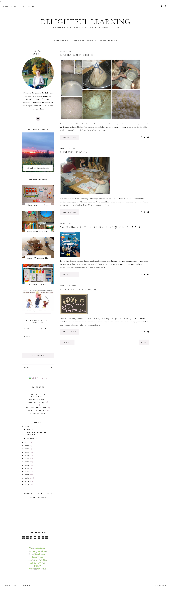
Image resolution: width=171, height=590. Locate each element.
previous (67, 342)
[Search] (51, 367)
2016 (27, 459)
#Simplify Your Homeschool (38, 395)
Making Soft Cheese (76, 55)
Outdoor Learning (108, 40)
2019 (27, 449)
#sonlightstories (37, 402)
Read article (69, 137)
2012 (27, 472)
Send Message (38, 355)
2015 (27, 462)
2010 (27, 478)
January (31, 439)
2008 (27, 485)
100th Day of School (37, 411)
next (143, 342)
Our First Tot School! (79, 289)
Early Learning (61, 40)
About (14, 6)
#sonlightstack (37, 399)
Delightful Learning (86, 21)
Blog (22, 6)
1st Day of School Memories (38, 415)
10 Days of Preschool (37, 408)
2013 (27, 468)
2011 (27, 475)
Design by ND (161, 585)
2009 (27, 481)
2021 (27, 443)
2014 (27, 465)
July (29, 430)
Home (5, 6)
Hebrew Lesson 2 (73, 152)
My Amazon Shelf (38, 498)
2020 (27, 446)
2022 (27, 427)
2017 (27, 455)
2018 (27, 452)
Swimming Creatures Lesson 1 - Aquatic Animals (100, 227)
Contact (31, 6)
